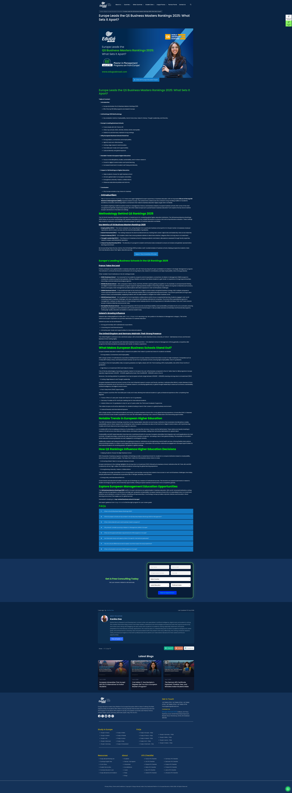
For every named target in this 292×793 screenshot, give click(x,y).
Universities (127, 764)
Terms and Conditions (119, 786)
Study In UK (104, 738)
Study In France (105, 732)
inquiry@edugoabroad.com (170, 706)
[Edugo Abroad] (105, 4)
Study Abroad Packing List (107, 758)
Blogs (105, 11)
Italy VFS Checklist (150, 770)
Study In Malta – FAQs (166, 737)
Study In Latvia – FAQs (166, 740)
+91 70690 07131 (167, 702)
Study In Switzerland (122, 744)
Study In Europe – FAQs (146, 732)
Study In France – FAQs (146, 735)
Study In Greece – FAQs (166, 743)
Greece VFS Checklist (171, 764)
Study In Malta (121, 732)
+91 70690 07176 (182, 704)
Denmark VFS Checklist (171, 761)
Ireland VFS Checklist (151, 772)
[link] (146, 511)
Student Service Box (105, 767)
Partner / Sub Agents (129, 761)
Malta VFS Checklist (150, 767)
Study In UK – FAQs (145, 741)
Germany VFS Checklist (171, 758)
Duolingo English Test (106, 761)
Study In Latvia (121, 738)
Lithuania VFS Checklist (171, 772)
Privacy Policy (109, 786)
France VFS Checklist (151, 758)
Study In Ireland (105, 735)
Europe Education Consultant (115, 11)
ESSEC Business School (108, 277)
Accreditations (128, 767)
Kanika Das (110, 610)
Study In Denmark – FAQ (147, 744)
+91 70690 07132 (177, 702)
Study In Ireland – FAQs (146, 738)
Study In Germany (106, 744)
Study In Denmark (106, 741)
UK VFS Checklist (150, 761)
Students (126, 758)
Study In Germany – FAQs (167, 734)
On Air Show (103, 764)
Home (101, 11)
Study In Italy (120, 741)
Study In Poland (121, 735)
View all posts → (117, 639)
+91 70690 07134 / (171, 704)
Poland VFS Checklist (151, 764)
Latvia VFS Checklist (170, 770)
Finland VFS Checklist (171, 767)
